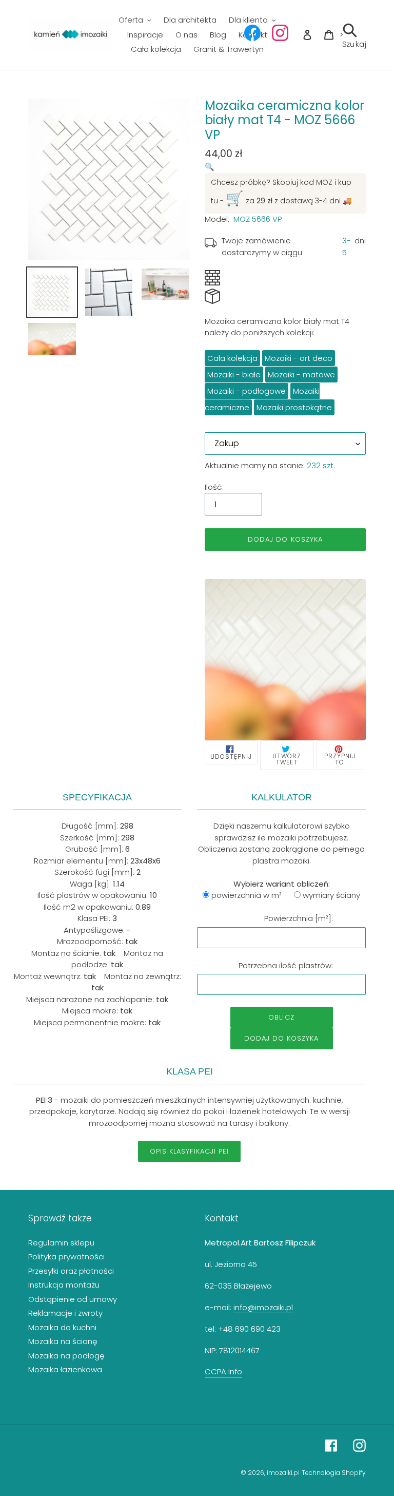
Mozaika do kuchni (62, 1327)
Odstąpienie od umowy (72, 1299)
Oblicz (281, 1017)
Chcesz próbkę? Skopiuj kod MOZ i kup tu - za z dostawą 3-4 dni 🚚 (281, 192)
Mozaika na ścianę (62, 1341)
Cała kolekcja (232, 358)
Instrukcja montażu (64, 1284)
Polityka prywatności (66, 1256)
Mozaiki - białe (234, 374)
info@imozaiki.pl (263, 1307)
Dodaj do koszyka (281, 1038)
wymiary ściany (331, 895)
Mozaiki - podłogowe (246, 391)
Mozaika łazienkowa (65, 1369)
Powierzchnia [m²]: (298, 918)
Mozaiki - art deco (298, 358)
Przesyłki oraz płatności (71, 1270)
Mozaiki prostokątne (294, 407)
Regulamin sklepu (61, 1242)
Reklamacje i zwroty (65, 1313)
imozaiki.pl (283, 1472)
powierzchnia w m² (246, 895)
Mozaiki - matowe (301, 374)
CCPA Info (223, 1371)
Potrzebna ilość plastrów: (286, 965)
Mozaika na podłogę (66, 1355)
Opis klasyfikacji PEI (189, 1151)
